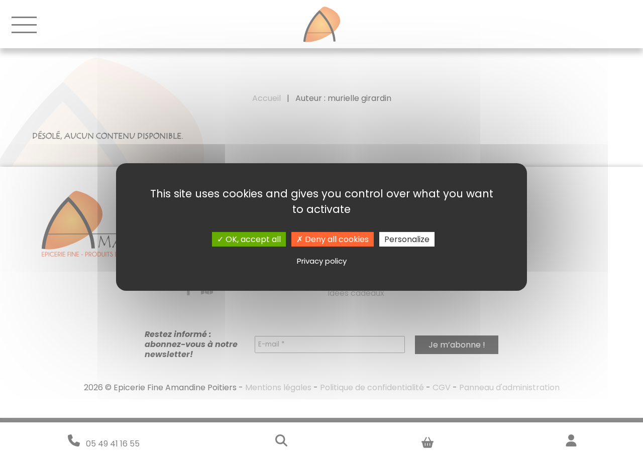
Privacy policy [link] (322, 261)
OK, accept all (252, 239)
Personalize (407, 239)
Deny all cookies (336, 239)
